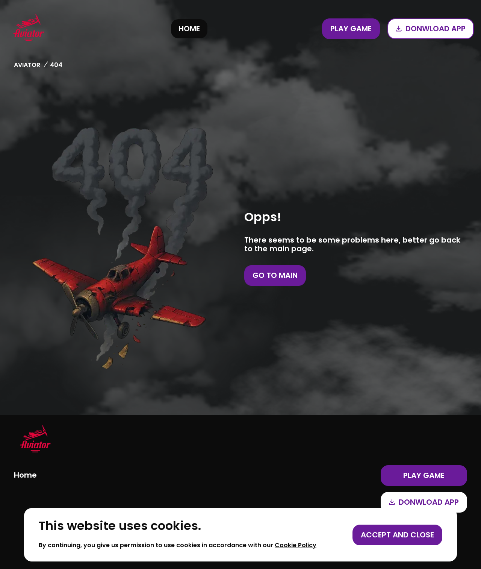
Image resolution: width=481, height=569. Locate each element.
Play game (351, 28)
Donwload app (435, 28)
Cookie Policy (295, 545)
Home (189, 28)
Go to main (275, 275)
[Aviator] (28, 28)
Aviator (27, 65)
